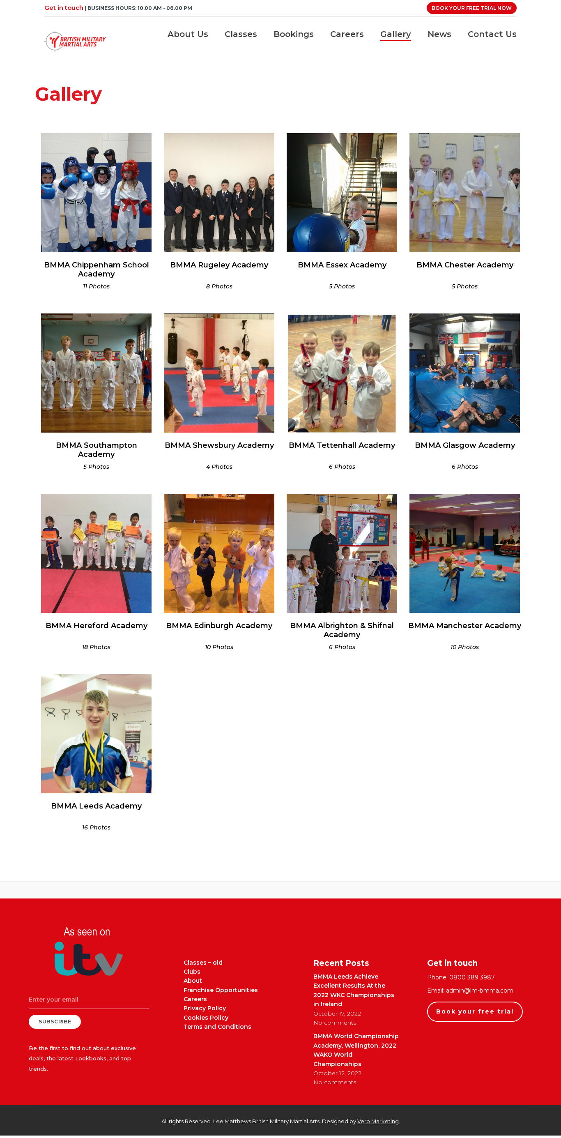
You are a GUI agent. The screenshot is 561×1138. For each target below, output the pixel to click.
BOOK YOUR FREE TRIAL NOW (472, 8)
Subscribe (55, 1021)
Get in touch (63, 8)
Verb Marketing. (378, 1121)
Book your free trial (475, 1011)
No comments (334, 1022)
